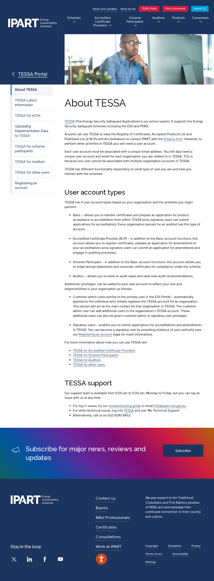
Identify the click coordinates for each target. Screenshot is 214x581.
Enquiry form (173, 139)
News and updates (105, 9)
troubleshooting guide (124, 406)
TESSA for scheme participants (30, 148)
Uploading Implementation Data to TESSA (31, 131)
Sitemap (150, 562)
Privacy (196, 546)
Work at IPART (108, 546)
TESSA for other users (32, 172)
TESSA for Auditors (30, 162)
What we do (128, 9)
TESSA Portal (149, 8)
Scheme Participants (134, 20)
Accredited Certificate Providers (102, 21)
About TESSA (26, 90)
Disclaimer (174, 546)
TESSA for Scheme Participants (95, 355)
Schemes (74, 18)
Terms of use (153, 554)
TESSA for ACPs (28, 116)
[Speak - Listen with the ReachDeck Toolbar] (101, 559)
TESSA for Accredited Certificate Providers (104, 350)
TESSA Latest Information (26, 102)
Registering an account (26, 185)
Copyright (151, 546)
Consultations (108, 536)
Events (102, 508)
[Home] (34, 23)
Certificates (106, 527)
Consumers (200, 18)
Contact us (105, 498)
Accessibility (180, 554)
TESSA (69, 121)
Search (198, 8)
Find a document (175, 8)
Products (178, 18)
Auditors (158, 18)
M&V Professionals (113, 517)
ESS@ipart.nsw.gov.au (170, 406)
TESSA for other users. (89, 365)
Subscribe (183, 451)
